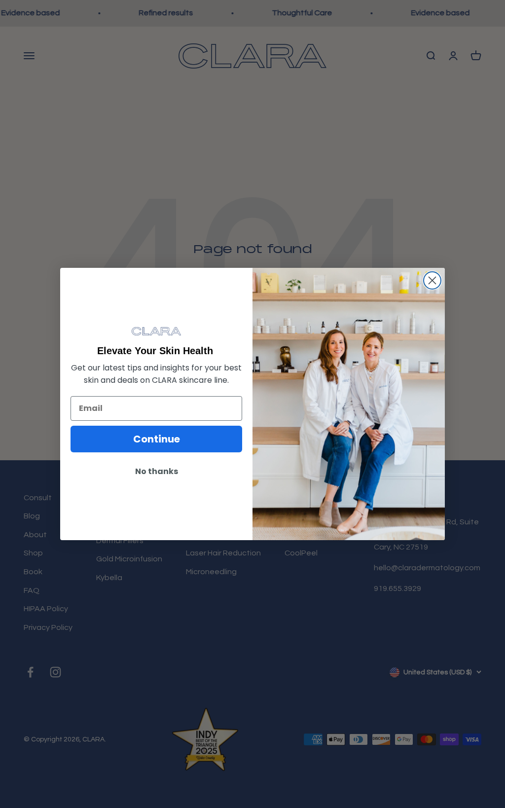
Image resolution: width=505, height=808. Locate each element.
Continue (156, 439)
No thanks (156, 471)
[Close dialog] (432, 280)
